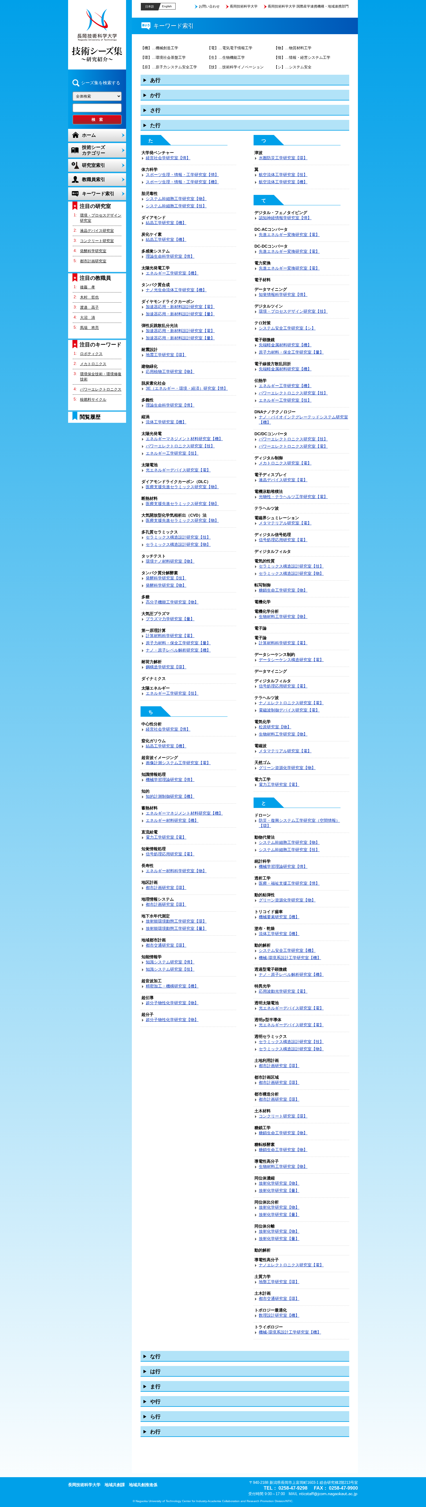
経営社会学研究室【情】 (168, 158)
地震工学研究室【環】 (166, 354)
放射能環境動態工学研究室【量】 (176, 928)
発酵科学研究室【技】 (166, 578)
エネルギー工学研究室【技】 (172, 453)
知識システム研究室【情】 (170, 962)
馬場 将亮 (89, 327)
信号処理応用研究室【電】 (170, 854)
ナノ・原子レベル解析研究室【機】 (178, 650)
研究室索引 (93, 165)
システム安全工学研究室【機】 (287, 950)
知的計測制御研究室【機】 (170, 796)
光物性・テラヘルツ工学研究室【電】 (293, 496)
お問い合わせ (209, 6)
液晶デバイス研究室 (97, 230)
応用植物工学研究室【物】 (170, 371)
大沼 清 (87, 317)
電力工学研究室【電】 (166, 837)
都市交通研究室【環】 (166, 945)
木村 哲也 (89, 297)
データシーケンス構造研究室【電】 (291, 659)
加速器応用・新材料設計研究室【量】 (180, 314)
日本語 (149, 6)
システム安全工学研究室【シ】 (287, 328)
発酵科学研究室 (93, 251)
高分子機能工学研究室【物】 (172, 602)
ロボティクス (91, 354)
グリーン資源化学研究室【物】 (287, 767)
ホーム (89, 135)
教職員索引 (93, 179)
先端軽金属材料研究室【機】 (285, 345)
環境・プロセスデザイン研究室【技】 (293, 311)
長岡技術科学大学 (244, 6)
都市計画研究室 (93, 261)
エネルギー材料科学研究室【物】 (176, 870)
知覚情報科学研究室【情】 (283, 294)
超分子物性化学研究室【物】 (172, 1003)
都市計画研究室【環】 (166, 887)
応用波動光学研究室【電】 (283, 991)
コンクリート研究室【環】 (283, 1116)
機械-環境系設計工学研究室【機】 (290, 957)
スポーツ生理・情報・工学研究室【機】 (182, 182)
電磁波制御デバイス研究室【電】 (289, 710)
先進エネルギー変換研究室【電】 (289, 234)
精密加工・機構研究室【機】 (172, 986)
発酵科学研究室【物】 (166, 585)
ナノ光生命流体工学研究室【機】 (176, 290)
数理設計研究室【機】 (279, 1315)
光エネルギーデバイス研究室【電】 (178, 470)
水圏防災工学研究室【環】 (283, 158)
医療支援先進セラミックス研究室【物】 (182, 486)
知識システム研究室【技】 (170, 969)
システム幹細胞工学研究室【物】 (176, 198)
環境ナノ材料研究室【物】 (170, 561)
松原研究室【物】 (275, 727)
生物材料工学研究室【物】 (283, 616)
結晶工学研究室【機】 (166, 222)
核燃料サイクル (93, 399)
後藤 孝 (87, 287)
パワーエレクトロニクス (100, 389)
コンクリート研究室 (97, 241)
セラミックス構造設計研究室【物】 (178, 544)
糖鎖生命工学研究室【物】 (283, 590)
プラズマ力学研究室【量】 (170, 619)
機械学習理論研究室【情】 (170, 779)
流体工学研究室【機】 (166, 422)
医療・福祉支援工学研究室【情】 (289, 883)
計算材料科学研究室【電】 (170, 635)
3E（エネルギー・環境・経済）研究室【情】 (187, 388)
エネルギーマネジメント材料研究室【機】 (184, 438)
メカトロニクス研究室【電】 (285, 463)
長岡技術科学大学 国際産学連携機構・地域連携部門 (308, 6)
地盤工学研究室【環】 (279, 1281)
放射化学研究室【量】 (279, 1190)
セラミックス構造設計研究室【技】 (178, 537)
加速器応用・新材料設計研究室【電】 (180, 306)
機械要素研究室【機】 (279, 917)
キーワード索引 (98, 193)
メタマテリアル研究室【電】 (285, 523)
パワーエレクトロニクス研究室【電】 (293, 446)
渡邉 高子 (89, 307)
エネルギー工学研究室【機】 (172, 273)
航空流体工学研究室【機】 (283, 182)
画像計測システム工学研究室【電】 (178, 762)
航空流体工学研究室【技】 (283, 174)
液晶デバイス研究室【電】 (283, 480)
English (167, 6)
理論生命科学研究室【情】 (170, 256)
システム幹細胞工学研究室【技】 (176, 206)
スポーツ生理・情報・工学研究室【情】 (182, 174)
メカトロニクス (93, 364)
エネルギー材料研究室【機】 (172, 820)
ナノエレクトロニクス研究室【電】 (291, 703)
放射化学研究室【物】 (279, 1183)
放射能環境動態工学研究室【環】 (176, 921)
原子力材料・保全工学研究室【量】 (178, 643)
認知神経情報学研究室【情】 (285, 217)
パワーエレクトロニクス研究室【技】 (180, 446)
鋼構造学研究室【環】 (166, 667)
